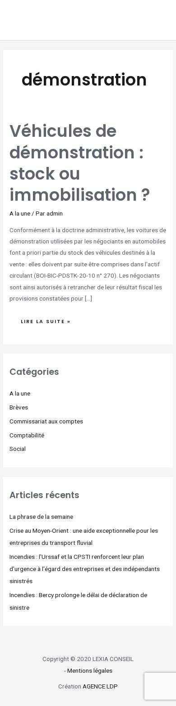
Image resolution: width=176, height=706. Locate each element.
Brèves (18, 407)
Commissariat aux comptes (46, 421)
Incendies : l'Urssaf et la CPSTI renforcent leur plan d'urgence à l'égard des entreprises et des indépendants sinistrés (84, 569)
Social (17, 448)
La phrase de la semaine (41, 516)
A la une (19, 213)
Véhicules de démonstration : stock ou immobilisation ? (79, 163)
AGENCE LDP (100, 686)
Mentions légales (89, 670)
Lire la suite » (49, 319)
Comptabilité (26, 435)
